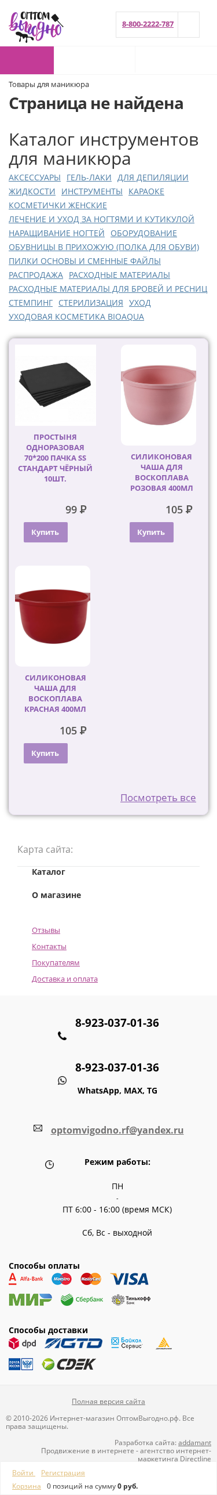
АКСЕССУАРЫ (35, 177)
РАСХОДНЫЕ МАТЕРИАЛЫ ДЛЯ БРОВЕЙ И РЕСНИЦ (108, 288)
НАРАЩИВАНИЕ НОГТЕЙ (57, 232)
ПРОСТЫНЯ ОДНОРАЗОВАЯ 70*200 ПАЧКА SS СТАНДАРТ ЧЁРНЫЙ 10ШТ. (55, 458)
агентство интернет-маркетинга (174, 1455)
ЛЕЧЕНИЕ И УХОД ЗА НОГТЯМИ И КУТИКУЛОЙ (101, 219)
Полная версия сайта (108, 1401)
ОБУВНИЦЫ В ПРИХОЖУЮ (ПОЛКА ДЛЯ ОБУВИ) (104, 246)
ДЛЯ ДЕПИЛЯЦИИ (153, 177)
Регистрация (63, 1473)
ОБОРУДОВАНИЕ (144, 232)
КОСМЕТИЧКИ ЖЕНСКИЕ (58, 205)
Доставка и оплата (65, 978)
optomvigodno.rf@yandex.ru (117, 1130)
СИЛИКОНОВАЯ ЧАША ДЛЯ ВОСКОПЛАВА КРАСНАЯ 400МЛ (55, 693)
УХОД (140, 302)
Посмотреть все (158, 797)
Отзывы (46, 930)
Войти (23, 1473)
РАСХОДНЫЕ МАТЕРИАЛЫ (119, 274)
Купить (45, 532)
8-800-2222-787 (148, 24)
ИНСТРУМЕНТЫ (92, 191)
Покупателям (56, 962)
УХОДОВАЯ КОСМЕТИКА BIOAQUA (76, 316)
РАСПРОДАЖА (36, 274)
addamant (194, 1442)
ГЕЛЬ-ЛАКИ (89, 177)
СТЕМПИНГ (31, 302)
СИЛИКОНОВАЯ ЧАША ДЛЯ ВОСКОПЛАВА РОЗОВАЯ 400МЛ (161, 472)
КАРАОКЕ (146, 191)
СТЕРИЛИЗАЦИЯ (90, 302)
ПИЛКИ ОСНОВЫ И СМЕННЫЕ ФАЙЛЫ (85, 260)
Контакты (49, 946)
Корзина (26, 1486)
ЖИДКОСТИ (32, 191)
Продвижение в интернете (87, 1451)
